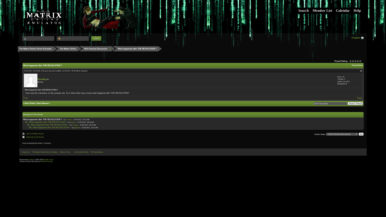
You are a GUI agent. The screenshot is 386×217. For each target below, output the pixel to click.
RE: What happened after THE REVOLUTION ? (45, 122)
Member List (322, 11)
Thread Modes (357, 65)
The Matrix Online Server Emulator (35, 49)
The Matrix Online (68, 49)
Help (357, 11)
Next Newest (43, 103)
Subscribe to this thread (35, 137)
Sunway (84, 71)
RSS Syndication (97, 152)
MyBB (31, 159)
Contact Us (26, 152)
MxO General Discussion (95, 49)
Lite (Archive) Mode (81, 152)
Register (356, 37)
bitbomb (73, 122)
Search (303, 11)
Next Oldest (30, 103)
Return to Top (65, 152)
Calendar (343, 11)
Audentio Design (46, 161)
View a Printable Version (35, 134)
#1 (361, 71)
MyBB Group (48, 159)
